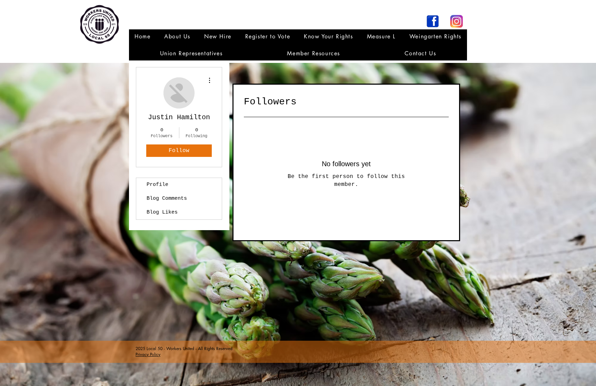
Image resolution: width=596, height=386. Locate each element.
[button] (191, 53)
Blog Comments (167, 198)
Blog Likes (162, 212)
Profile (157, 185)
